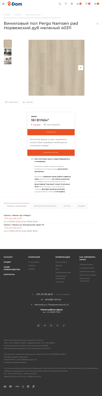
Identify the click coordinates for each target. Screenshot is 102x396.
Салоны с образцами (17, 206)
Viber (57, 325)
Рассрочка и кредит (87, 275)
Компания (34, 257)
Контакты (9, 274)
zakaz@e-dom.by (53, 299)
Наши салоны (61, 262)
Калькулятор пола (63, 272)
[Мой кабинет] (72, 4)
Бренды (58, 265)
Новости (31, 265)
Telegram (44, 325)
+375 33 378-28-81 (44, 294)
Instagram (38, 325)
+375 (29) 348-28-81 (13, 218)
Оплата (67, 206)
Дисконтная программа (45, 206)
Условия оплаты (86, 264)
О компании (33, 262)
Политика (59, 282)
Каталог (8, 257)
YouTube (51, 325)
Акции (7, 262)
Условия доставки (87, 268)
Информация (62, 257)
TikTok (63, 325)
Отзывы (81, 206)
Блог (57, 269)
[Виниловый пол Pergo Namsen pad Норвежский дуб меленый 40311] (56, 68)
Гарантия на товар (87, 271)
